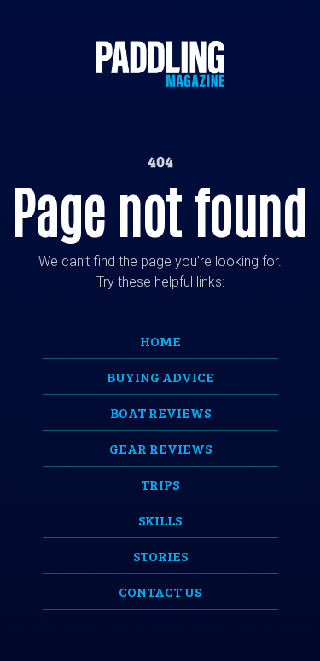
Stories (160, 556)
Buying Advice (160, 377)
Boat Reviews (160, 412)
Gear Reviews (160, 448)
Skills (160, 520)
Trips (160, 484)
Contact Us (160, 591)
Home (160, 341)
